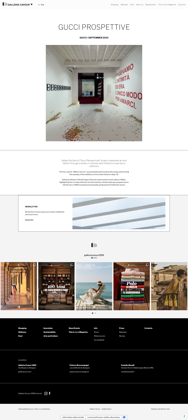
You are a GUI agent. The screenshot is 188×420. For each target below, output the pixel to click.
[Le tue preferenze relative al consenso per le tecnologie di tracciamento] (184, 416)
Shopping (114, 5)
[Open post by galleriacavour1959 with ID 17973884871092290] (56, 286)
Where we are (99, 336)
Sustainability (50, 332)
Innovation (48, 328)
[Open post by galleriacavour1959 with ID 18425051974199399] (19, 286)
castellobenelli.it (127, 372)
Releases (122, 332)
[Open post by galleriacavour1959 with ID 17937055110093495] (94, 286)
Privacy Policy (95, 409)
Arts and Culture (51, 336)
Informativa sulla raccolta (73, 417)
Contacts (181, 5)
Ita (39, 5)
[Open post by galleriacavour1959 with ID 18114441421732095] (169, 286)
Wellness (124, 5)
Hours (96, 332)
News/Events (150, 5)
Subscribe (29, 220)
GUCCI (83, 37)
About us (139, 5)
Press (121, 328)
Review (122, 336)
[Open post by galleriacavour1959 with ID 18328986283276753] (131, 286)
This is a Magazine (167, 5)
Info (95, 328)
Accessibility (99, 340)
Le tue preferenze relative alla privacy (103, 417)
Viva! (168, 409)
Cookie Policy (106, 409)
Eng (42, 5)
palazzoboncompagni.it (79, 372)
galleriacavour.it (24, 372)
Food (132, 5)
